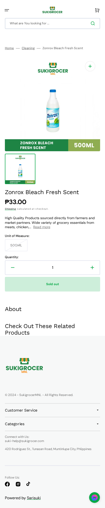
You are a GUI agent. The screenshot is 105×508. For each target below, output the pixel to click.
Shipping (10, 208)
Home (9, 48)
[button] (6, 10)
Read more (41, 227)
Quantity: (12, 257)
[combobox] (52, 23)
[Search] (93, 23)
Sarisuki (34, 497)
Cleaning (28, 48)
